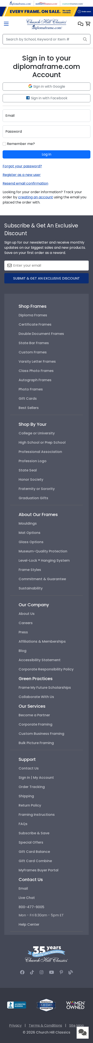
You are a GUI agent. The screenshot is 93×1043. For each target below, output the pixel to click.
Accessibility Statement (40, 660)
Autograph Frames (35, 380)
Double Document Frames (41, 333)
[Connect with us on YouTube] (51, 972)
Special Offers (31, 842)
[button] (80, 24)
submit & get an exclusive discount (46, 278)
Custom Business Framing (41, 733)
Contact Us (29, 768)
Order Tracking (32, 786)
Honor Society (31, 479)
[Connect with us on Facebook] (22, 972)
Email (23, 888)
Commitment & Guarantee (42, 579)
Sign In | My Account (36, 777)
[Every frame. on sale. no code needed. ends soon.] (46, 12)
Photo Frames (31, 389)
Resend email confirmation (25, 183)
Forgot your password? (22, 166)
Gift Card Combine (35, 860)
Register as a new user (22, 174)
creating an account (35, 197)
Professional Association (40, 451)
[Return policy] (46, 1004)
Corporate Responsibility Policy (46, 669)
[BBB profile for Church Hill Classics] (16, 1004)
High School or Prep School (42, 442)
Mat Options (29, 532)
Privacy (15, 1025)
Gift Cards (28, 398)
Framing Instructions (37, 814)
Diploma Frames (33, 315)
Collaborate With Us (36, 696)
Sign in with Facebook (48, 98)
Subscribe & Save (34, 833)
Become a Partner (34, 715)
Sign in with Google (48, 86)
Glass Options (31, 541)
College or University (37, 433)
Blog (22, 650)
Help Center (29, 924)
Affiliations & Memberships (42, 641)
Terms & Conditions (45, 1025)
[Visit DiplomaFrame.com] (20, 3)
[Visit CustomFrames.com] (72, 3)
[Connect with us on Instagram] (41, 972)
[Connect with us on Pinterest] (61, 972)
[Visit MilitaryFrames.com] (46, 3)
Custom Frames (33, 352)
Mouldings (28, 523)
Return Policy (30, 805)
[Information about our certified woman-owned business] (75, 1004)
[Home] (46, 24)
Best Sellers (29, 407)
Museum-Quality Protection (43, 551)
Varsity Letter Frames (37, 361)
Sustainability (31, 588)
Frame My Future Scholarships (45, 687)
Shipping (26, 796)
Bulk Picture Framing (36, 742)
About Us (27, 613)
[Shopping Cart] (87, 24)
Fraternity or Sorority (37, 488)
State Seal (28, 470)
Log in (46, 154)
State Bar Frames (34, 342)
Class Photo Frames (36, 370)
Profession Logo (32, 461)
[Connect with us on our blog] (71, 972)
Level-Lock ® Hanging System (44, 560)
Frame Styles (30, 569)
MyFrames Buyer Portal (38, 870)
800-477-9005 (31, 907)
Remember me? (20, 143)
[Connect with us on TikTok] (32, 972)
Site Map (76, 1025)
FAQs (23, 823)
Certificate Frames (35, 324)
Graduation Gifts (33, 498)
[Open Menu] (6, 24)
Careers (26, 622)
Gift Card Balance (34, 851)
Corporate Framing (35, 724)
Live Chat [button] (27, 897)
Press (23, 632)
